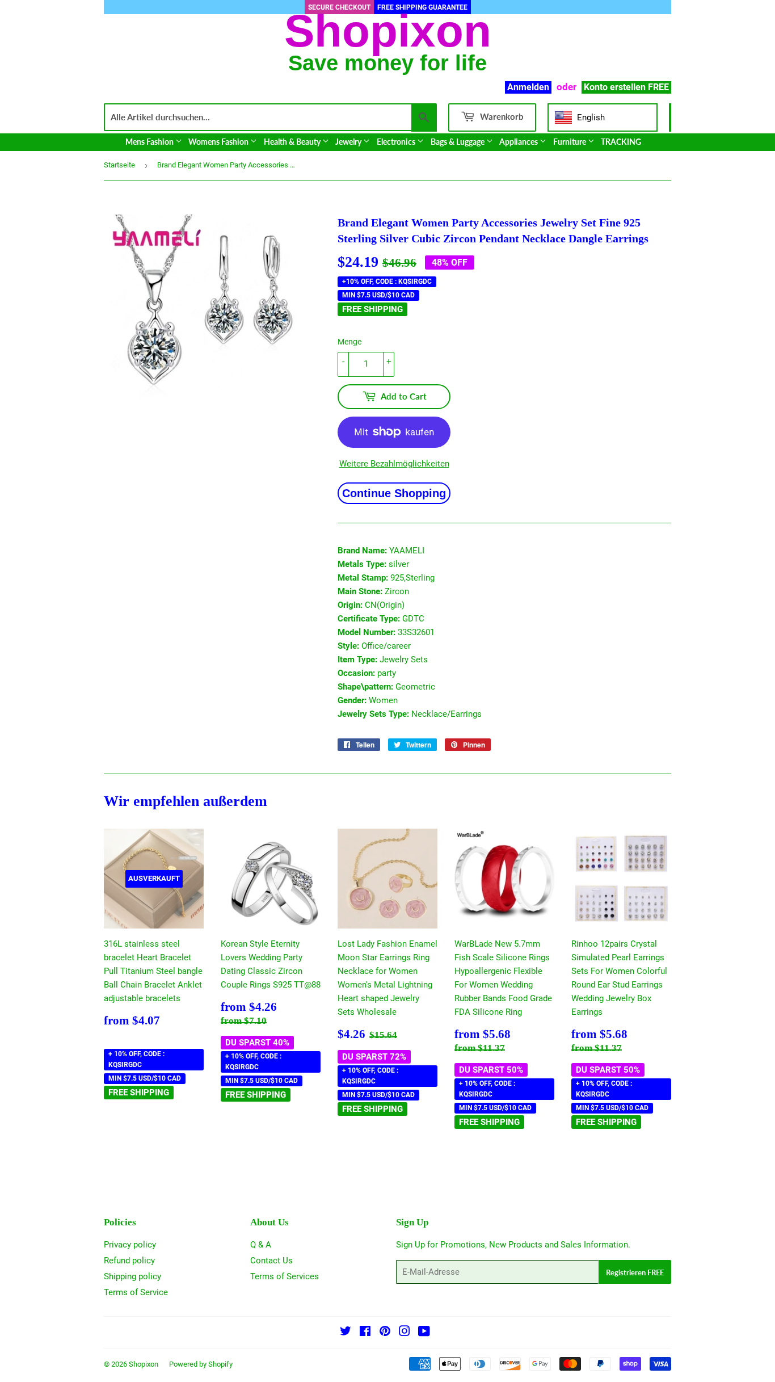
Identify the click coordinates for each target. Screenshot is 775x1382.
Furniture (570, 141)
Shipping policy (132, 1276)
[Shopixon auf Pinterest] (385, 1333)
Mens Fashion (150, 141)
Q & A (260, 1245)
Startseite (119, 165)
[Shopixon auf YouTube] (424, 1333)
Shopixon (143, 1364)
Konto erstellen (615, 87)
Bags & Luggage (458, 141)
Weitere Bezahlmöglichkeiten (394, 464)
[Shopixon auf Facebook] (365, 1333)
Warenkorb (501, 116)
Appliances (519, 141)
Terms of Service (136, 1292)
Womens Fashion (219, 141)
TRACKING (621, 141)
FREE (658, 87)
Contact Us (271, 1260)
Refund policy (129, 1260)
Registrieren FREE (635, 1272)
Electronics (397, 141)
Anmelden (528, 87)
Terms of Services (284, 1276)
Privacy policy (130, 1245)
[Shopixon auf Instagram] (404, 1333)
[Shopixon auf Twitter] (345, 1333)
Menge (349, 341)
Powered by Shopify (201, 1364)
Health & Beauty (293, 141)
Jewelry (349, 141)
